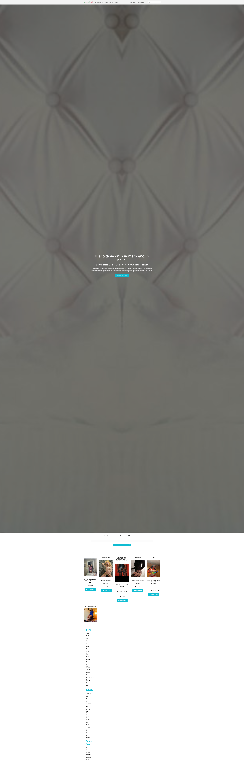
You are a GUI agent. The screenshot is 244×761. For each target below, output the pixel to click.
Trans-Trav (89, 742)
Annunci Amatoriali (108, 2)
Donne (89, 629)
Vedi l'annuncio (90, 589)
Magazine (117, 2)
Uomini (89, 689)
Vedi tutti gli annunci (122, 275)
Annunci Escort (98, 2)
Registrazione (133, 2)
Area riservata (141, 2)
